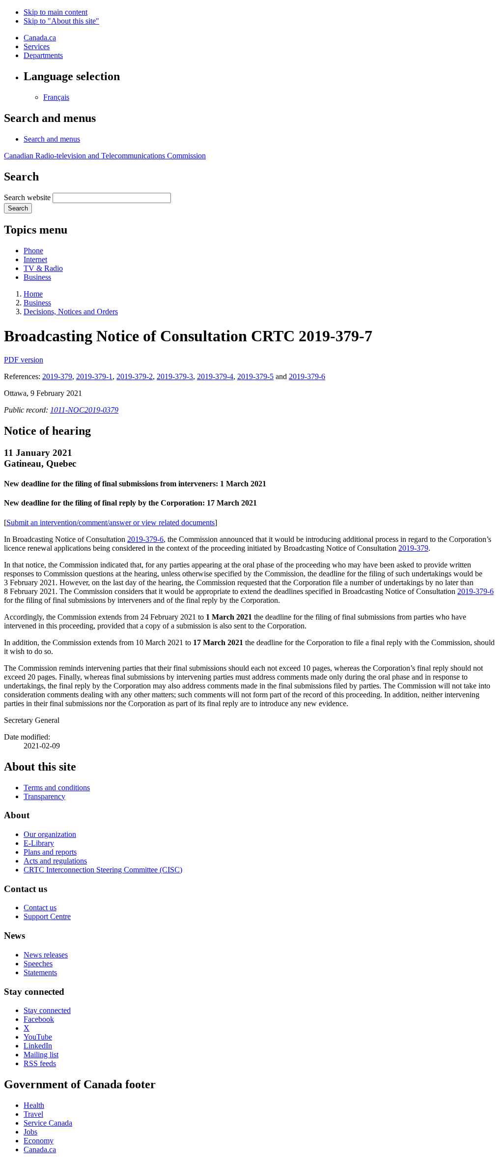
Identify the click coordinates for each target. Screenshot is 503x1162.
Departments (43, 55)
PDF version (23, 360)
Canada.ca (40, 37)
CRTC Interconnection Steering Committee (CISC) (103, 869)
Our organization (50, 834)
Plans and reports (50, 852)
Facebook (39, 1019)
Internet (35, 259)
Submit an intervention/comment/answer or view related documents (110, 522)
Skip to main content (55, 12)
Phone (33, 250)
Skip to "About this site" (61, 21)
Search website (27, 197)
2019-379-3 (175, 376)
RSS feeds (40, 1063)
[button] (52, 139)
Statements (40, 972)
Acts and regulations (55, 861)
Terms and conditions (57, 787)
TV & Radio (43, 268)
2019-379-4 (215, 376)
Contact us (40, 907)
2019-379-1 (94, 376)
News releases (46, 955)
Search (18, 208)
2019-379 (57, 376)
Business (37, 277)
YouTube (38, 1037)
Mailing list (41, 1054)
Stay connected (47, 1010)
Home (33, 294)
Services (37, 46)
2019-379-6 (307, 376)
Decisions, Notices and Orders (71, 311)
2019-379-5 (255, 376)
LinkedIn (38, 1046)
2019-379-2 (134, 376)
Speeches (38, 963)
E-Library (39, 843)
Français (56, 97)
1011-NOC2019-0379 (84, 410)
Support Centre (47, 916)
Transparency (44, 796)
